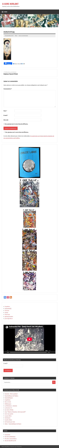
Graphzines (7, 399)
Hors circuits (8, 401)
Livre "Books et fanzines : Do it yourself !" (15, 411)
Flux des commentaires (11, 438)
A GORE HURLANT (10, 4)
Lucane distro (8, 415)
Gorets (6, 312)
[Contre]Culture (9, 318)
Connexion (7, 434)
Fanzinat (7, 310)
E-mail (6, 115)
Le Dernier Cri (8, 407)
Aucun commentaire (23, 35)
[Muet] (51, 352)
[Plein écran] (53, 352)
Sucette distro (8, 419)
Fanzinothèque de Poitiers (11, 395)
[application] (29, 339)
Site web (6, 120)
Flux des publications (10, 436)
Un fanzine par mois (10, 421)
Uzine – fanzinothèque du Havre (13, 423)
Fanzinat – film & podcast (11, 393)
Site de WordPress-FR (10, 440)
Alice (16, 35)
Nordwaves (7, 417)
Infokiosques (8, 403)
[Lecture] (5, 352)
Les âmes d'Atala (9, 409)
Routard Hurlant (9, 316)
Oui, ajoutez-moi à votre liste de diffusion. (16, 124)
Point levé (7, 314)
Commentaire (8, 89)
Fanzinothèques (9, 397)
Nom (5, 111)
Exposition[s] (8, 308)
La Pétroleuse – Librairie (11, 405)
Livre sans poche (9, 413)
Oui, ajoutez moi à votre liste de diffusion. (16, 132)
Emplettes (7, 306)
